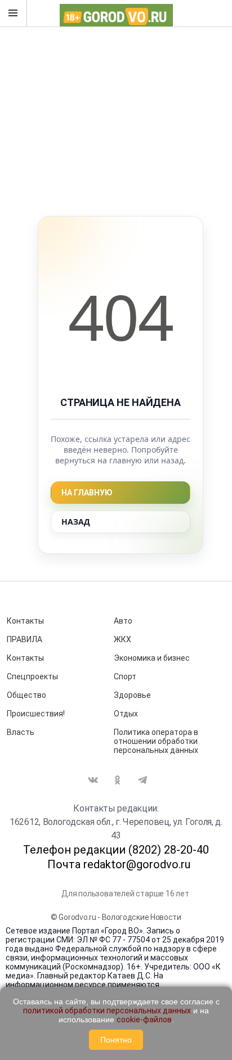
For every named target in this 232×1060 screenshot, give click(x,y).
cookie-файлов (144, 1019)
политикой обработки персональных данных (107, 1010)
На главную (87, 492)
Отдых (126, 713)
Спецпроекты (32, 676)
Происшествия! (36, 713)
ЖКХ (122, 639)
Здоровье (132, 695)
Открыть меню (13, 13)
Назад (75, 521)
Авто (123, 620)
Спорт (125, 676)
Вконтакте (92, 780)
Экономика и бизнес (152, 657)
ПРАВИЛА (24, 639)
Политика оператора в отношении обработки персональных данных (156, 741)
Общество (26, 695)
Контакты (25, 620)
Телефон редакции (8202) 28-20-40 (116, 849)
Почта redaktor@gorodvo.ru (118, 864)
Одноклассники (117, 780)
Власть (20, 732)
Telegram (142, 780)
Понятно (116, 1039)
